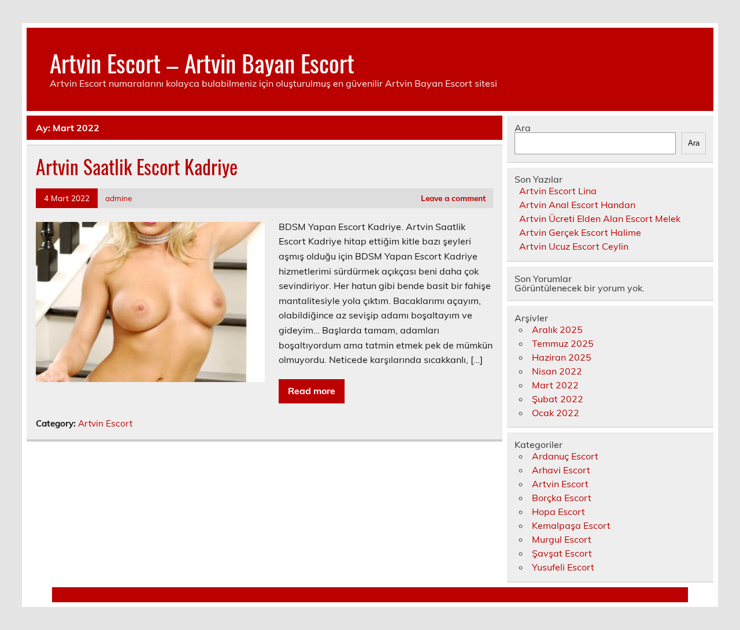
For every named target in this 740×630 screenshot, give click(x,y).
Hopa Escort (558, 511)
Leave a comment (453, 198)
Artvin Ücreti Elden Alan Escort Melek (599, 218)
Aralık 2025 (557, 329)
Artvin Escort (105, 423)
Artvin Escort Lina (558, 191)
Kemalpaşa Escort (571, 525)
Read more (311, 390)
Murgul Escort (561, 539)
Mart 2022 (555, 385)
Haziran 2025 (561, 357)
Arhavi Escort (561, 470)
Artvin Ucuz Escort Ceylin (573, 246)
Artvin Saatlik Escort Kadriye (137, 166)
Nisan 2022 (557, 371)
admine (118, 198)
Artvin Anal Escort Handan (577, 204)
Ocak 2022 (555, 412)
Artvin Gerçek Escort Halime (580, 232)
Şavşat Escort (562, 553)
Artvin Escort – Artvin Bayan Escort (202, 62)
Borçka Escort (561, 497)
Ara (523, 128)
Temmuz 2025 (563, 343)
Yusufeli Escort (563, 567)
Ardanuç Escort (565, 456)
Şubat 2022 (557, 399)
